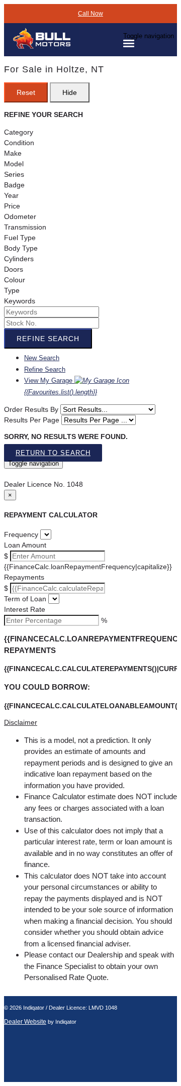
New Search (41, 358)
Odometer (20, 216)
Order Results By (31, 409)
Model (14, 164)
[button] (90, 722)
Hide (69, 92)
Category (18, 132)
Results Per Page (31, 420)
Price (12, 206)
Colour (14, 280)
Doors (13, 269)
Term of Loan (25, 599)
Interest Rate (24, 609)
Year (11, 195)
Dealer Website (25, 1021)
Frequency (21, 534)
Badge (14, 185)
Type (12, 290)
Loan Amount (25, 545)
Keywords (19, 301)
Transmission (25, 227)
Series (14, 174)
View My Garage (60, 386)
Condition (19, 143)
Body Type (21, 248)
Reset (26, 92)
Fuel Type (20, 238)
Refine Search (48, 339)
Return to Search (53, 453)
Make (13, 153)
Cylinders (19, 259)
